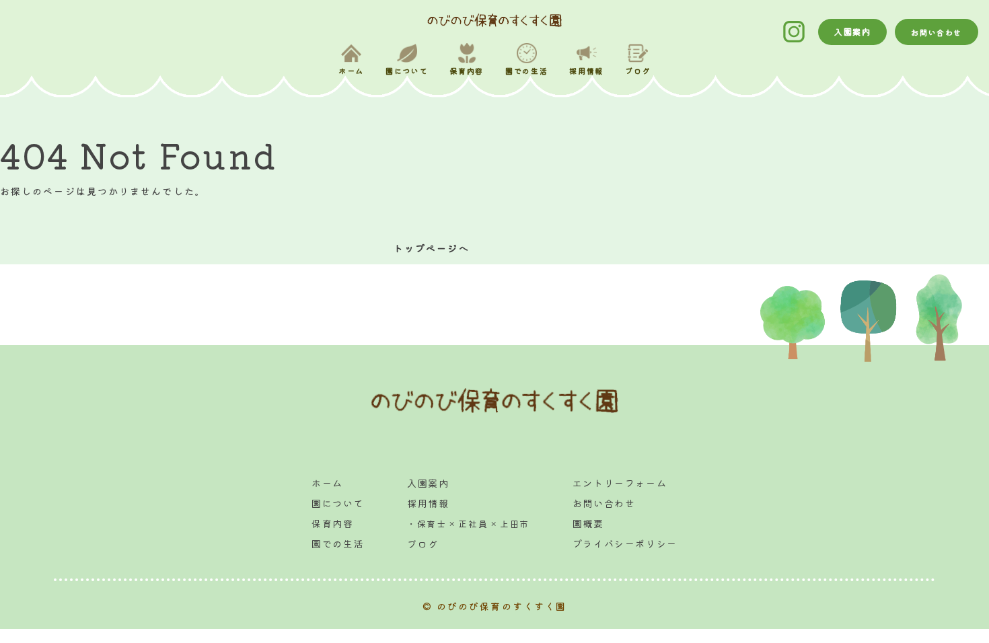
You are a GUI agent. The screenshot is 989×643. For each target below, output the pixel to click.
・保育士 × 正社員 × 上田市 (468, 523)
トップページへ (432, 248)
